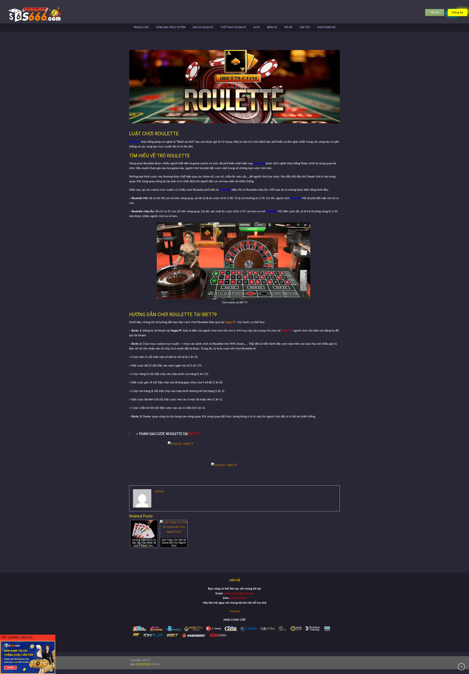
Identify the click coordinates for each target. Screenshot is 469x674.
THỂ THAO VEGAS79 (233, 27)
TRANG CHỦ (141, 27)
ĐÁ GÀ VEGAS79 (203, 27)
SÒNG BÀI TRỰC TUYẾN (170, 27)
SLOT (256, 27)
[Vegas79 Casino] (29, 14)
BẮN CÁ (272, 27)
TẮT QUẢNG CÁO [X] (17, 637)
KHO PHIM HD (326, 27)
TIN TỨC (305, 27)
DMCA (155, 664)
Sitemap (234, 611)
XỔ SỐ (288, 27)
